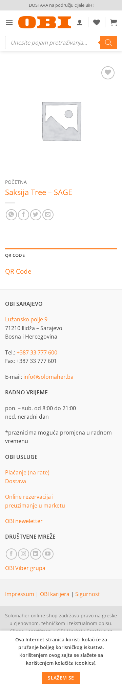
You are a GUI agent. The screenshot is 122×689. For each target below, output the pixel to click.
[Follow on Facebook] (11, 554)
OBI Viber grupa (25, 568)
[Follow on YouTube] (48, 554)
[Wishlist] (96, 22)
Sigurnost (87, 594)
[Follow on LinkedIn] (35, 554)
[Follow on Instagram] (23, 554)
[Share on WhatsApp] (11, 214)
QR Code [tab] (15, 255)
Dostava (15, 481)
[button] (9, 22)
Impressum (20, 594)
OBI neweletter (24, 521)
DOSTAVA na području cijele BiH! (61, 5)
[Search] (108, 42)
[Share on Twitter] (35, 214)
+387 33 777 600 (37, 352)
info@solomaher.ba (48, 376)
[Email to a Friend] (48, 214)
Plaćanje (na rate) (27, 472)
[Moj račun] (79, 22)
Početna (16, 182)
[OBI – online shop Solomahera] (44, 22)
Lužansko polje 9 (26, 319)
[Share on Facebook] (23, 214)
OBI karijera (55, 594)
